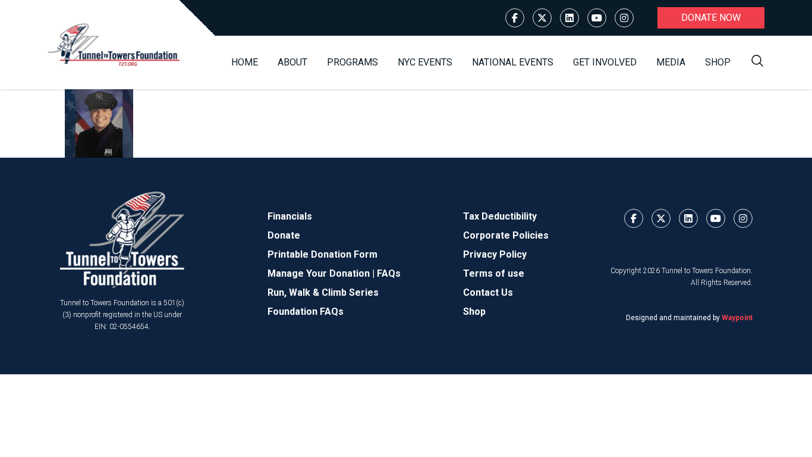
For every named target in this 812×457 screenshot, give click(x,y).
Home (244, 62)
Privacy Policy (495, 254)
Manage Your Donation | (322, 273)
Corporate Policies (506, 235)
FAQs (389, 273)
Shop (718, 62)
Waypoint (737, 318)
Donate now (711, 17)
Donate (283, 235)
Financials (289, 216)
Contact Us (488, 292)
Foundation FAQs (305, 311)
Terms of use (493, 273)
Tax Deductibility (500, 216)
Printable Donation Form (322, 254)
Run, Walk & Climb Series (323, 292)
